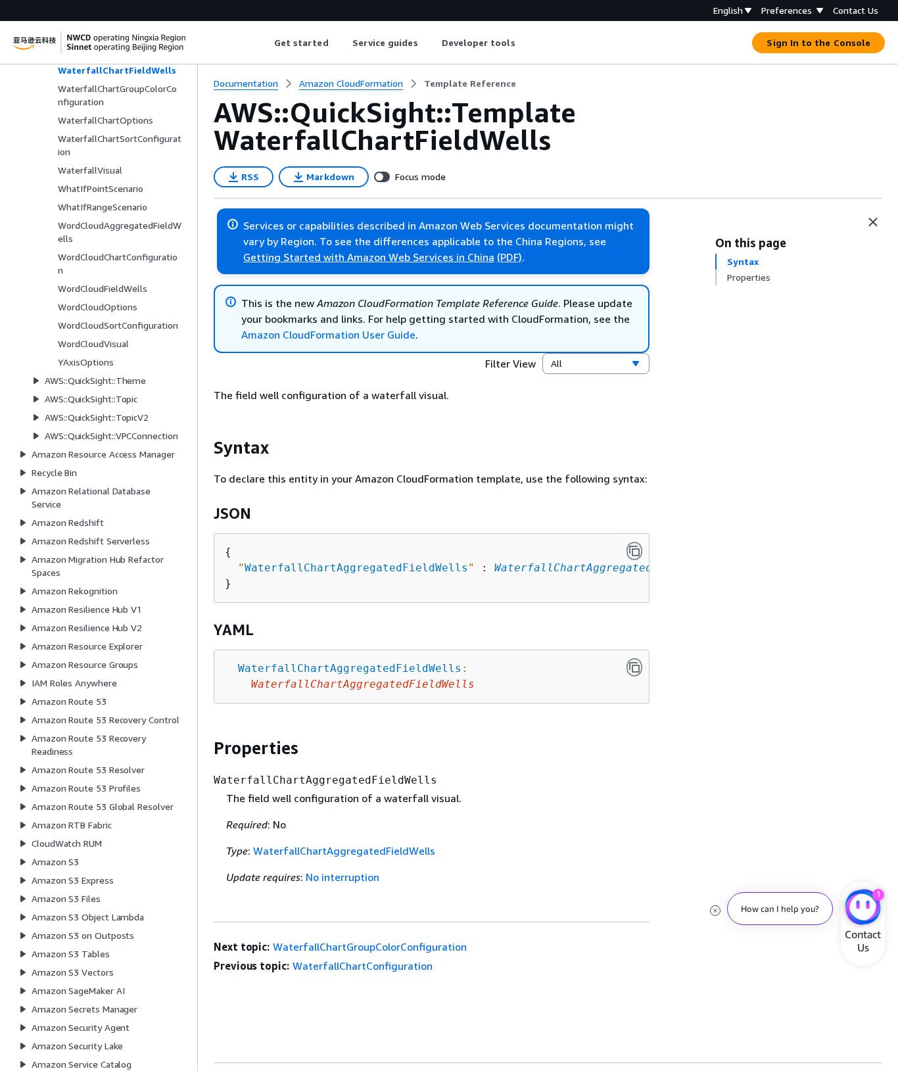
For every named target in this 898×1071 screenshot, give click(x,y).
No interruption (342, 877)
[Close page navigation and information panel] (873, 222)
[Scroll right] (525, 42)
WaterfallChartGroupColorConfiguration (370, 946)
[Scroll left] (264, 42)
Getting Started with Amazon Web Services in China (368, 257)
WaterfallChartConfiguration (363, 965)
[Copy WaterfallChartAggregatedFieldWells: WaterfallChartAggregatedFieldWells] (634, 667)
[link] (470, 83)
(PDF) (509, 257)
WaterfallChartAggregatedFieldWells (606, 567)
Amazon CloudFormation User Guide (328, 334)
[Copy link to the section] (203, 447)
